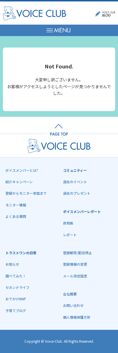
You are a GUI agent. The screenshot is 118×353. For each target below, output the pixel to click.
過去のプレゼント (77, 193)
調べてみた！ (15, 275)
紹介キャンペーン (19, 181)
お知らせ (12, 264)
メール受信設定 (75, 275)
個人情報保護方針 (77, 317)
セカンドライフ (17, 287)
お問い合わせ (73, 305)
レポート (70, 234)
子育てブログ (15, 310)
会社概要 (70, 293)
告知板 (68, 222)
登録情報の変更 (75, 264)
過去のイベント (75, 181)
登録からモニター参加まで (26, 193)
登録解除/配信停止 (77, 252)
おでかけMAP (15, 298)
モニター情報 (15, 204)
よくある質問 (15, 216)
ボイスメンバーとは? (21, 170)
